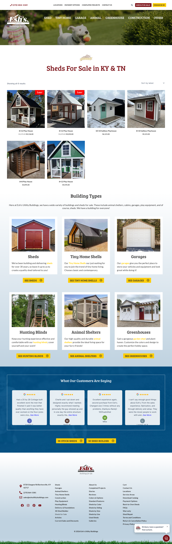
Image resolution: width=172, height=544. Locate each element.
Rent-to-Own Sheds (131, 504)
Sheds (57, 485)
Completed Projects (91, 5)
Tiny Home (63, 18)
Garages (58, 488)
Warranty (127, 511)
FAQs (125, 508)
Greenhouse (114, 18)
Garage (80, 18)
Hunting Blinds (61, 504)
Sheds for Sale (61, 514)
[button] (158, 408)
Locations (57, 5)
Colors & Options (96, 498)
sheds (49, 263)
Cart (125, 485)
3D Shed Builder (61, 511)
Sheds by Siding (95, 508)
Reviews (92, 494)
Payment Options (72, 5)
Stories (92, 491)
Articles (58, 517)
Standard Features (96, 501)
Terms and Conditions (132, 517)
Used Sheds (94, 517)
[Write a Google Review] (25, 394)
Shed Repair (128, 514)
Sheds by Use (94, 514)
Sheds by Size (94, 511)
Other (158, 18)
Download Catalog (130, 498)
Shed (47, 18)
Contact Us (107, 5)
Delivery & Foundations (65, 508)
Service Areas (129, 494)
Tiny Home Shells (62, 494)
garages (125, 263)
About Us (93, 485)
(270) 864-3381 (20, 5)
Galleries (92, 521)
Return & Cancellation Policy (135, 521)
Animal (95, 18)
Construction (139, 18)
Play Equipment (61, 501)
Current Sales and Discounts (67, 521)
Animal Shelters (61, 491)
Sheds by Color (95, 504)
